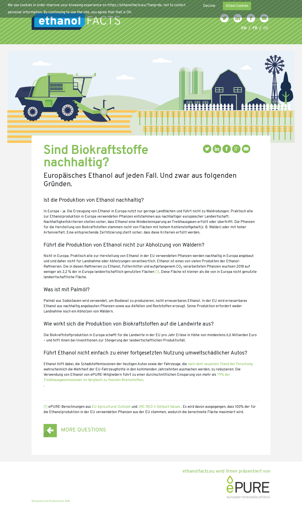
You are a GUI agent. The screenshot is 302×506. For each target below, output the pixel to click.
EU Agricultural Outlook (111, 407)
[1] (157, 272)
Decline (209, 6)
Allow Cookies (237, 6)
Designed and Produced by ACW (51, 501)
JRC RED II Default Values (159, 407)
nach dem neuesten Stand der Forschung (220, 364)
